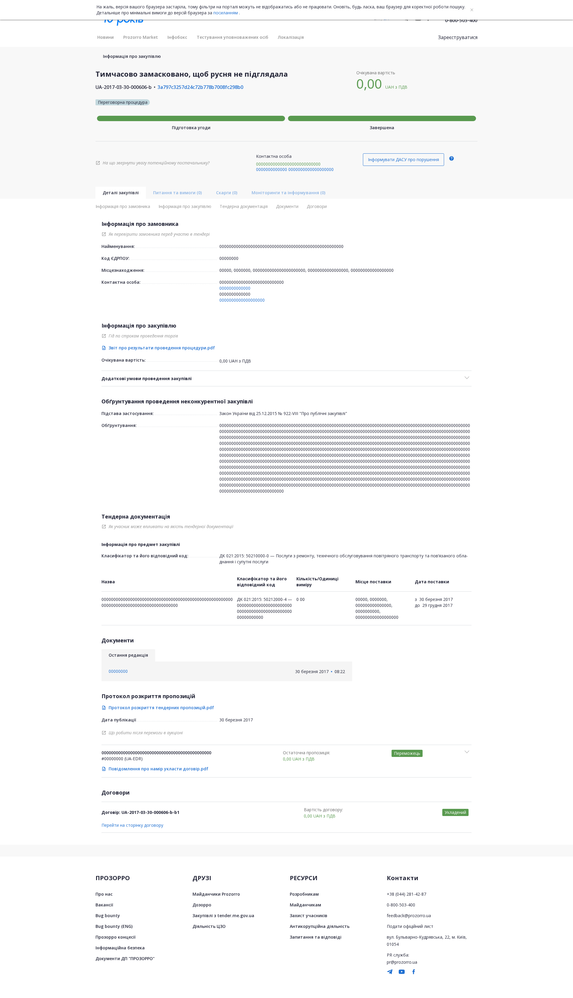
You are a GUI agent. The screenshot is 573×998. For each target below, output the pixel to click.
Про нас (104, 894)
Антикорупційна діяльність (319, 926)
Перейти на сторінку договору (132, 825)
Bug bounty (108, 915)
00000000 (228, 258)
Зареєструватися (458, 37)
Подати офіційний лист (410, 926)
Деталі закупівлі (121, 192)
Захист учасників (308, 915)
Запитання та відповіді (315, 937)
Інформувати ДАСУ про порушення (403, 159)
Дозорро (201, 905)
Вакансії (104, 905)
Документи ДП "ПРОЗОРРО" (125, 958)
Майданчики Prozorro (216, 894)
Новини (105, 37)
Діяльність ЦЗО (209, 926)
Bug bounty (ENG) (114, 926)
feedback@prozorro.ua (409, 915)
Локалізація (291, 37)
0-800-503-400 (461, 20)
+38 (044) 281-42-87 (406, 894)
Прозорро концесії (115, 937)
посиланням (225, 12)
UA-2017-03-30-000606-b (124, 87)
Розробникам (304, 894)
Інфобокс (177, 37)
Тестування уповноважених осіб (232, 37)
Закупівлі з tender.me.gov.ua (223, 915)
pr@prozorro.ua (402, 962)
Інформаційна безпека (120, 948)
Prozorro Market (140, 37)
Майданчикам (305, 905)
